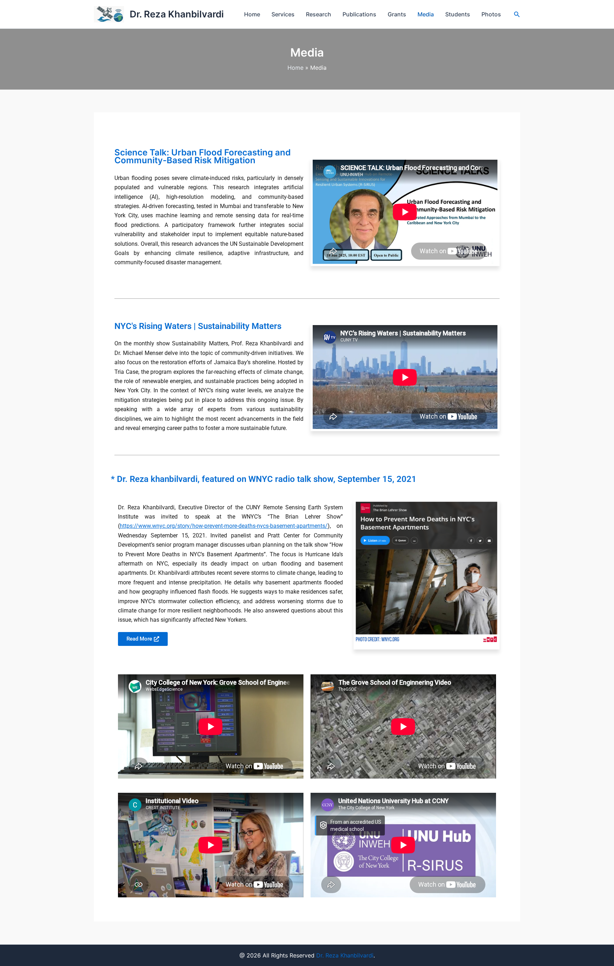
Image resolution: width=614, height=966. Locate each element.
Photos (491, 14)
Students (457, 14)
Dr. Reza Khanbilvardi (177, 14)
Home (252, 14)
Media (426, 14)
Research (318, 14)
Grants (397, 14)
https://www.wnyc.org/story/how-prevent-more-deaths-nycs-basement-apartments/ (224, 525)
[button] (517, 14)
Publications (359, 14)
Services (283, 14)
